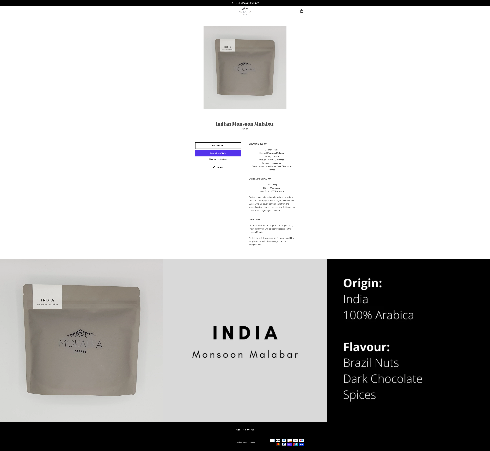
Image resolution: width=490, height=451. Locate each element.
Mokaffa (252, 442)
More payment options (218, 159)
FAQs (238, 430)
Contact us (248, 430)
